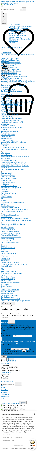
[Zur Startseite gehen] (8, 4)
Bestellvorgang (5, 396)
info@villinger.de (6, 363)
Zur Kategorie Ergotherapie (10, 242)
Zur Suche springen (24, 2)
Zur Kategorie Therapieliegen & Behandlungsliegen (18, 54)
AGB (23, 351)
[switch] (32, 448)
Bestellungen (30, 81)
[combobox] (10, 10)
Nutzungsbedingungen (24, 343)
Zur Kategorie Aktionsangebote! (11, 47)
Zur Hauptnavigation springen (17, 2)
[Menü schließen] (1, 49)
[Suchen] (21, 10)
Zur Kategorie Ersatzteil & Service (12, 211)
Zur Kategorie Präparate (8, 253)
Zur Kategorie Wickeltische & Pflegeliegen (15, 82)
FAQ (2, 399)
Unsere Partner (5, 394)
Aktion (4, 334)
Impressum (4, 392)
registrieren (7, 79)
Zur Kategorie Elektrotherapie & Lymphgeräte (16, 220)
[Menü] (1, 6)
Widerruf (3, 387)
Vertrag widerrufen (7, 381)
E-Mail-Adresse (6, 336)
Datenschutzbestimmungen (20, 349)
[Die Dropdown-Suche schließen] (24, 9)
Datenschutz (4, 390)
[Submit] (1, 339)
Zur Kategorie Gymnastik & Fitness (12, 169)
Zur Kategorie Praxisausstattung (11, 91)
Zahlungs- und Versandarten (10, 403)
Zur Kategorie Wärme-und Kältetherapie (14, 149)
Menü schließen (9, 304)
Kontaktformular (6, 372)
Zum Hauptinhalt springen (9, 2)
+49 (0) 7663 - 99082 (9, 361)
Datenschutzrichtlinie (9, 343)
